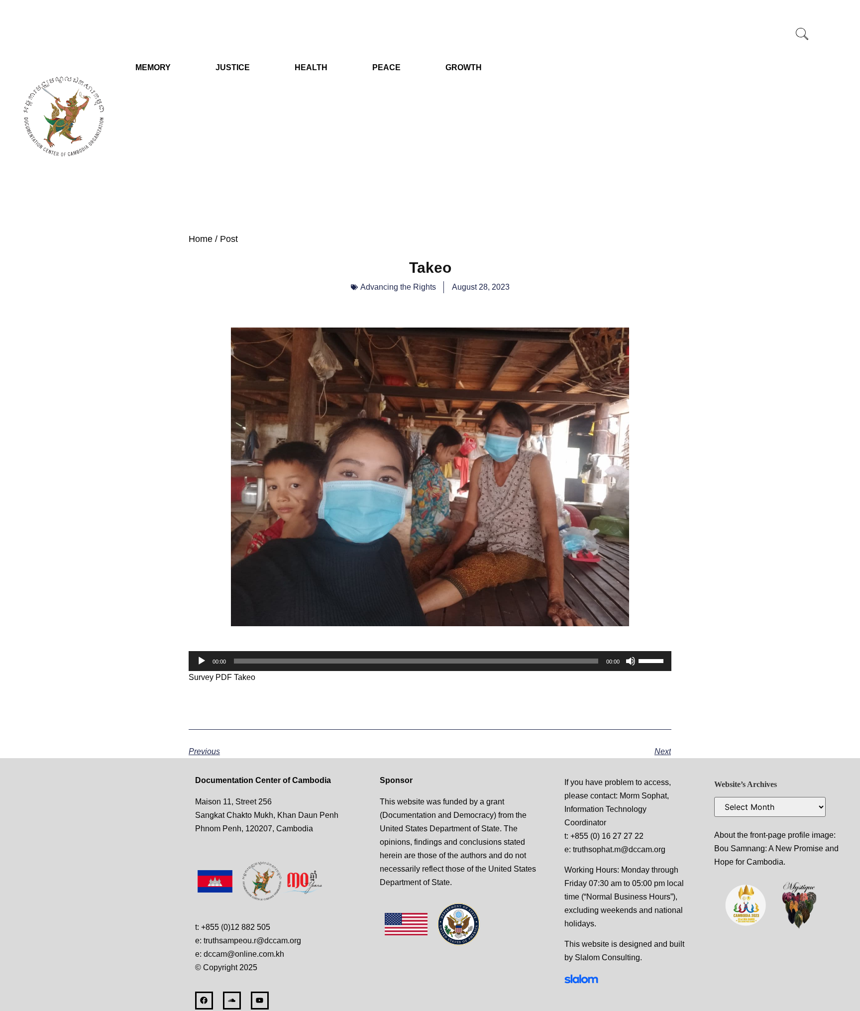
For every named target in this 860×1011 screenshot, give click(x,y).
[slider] (652, 660)
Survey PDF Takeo (222, 677)
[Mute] (631, 661)
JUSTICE (232, 67)
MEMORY (153, 67)
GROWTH (463, 67)
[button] (802, 35)
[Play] (202, 661)
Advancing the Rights (398, 287)
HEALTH (311, 67)
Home (201, 239)
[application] (430, 661)
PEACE (386, 67)
